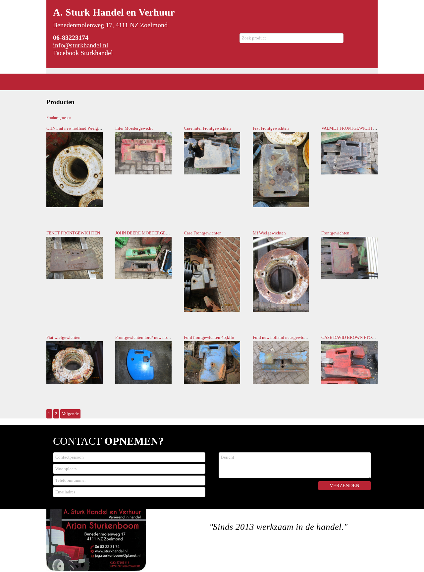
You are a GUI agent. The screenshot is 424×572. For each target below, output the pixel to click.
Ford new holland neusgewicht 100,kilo (288, 337)
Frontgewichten (335, 232)
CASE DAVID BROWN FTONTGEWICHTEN (361, 337)
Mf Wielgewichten (269, 232)
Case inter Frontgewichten (207, 128)
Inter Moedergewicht (134, 128)
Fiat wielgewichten (63, 337)
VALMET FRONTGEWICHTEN (350, 128)
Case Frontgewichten (203, 232)
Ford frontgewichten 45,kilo (209, 337)
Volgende (70, 413)
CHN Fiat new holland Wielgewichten (80, 128)
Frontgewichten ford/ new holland (145, 337)
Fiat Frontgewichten (271, 128)
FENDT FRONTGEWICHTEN (73, 232)
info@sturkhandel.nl (80, 45)
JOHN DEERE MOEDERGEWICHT (147, 232)
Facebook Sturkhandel (83, 52)
